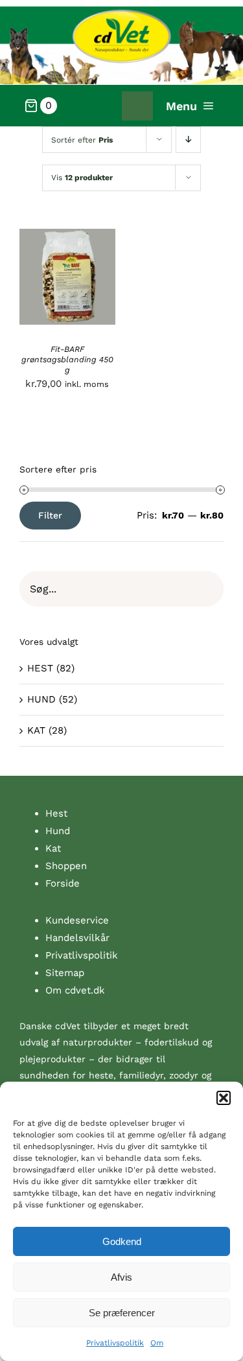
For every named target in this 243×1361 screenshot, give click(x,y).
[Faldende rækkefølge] (188, 139)
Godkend (121, 1241)
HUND (41, 699)
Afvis (121, 1277)
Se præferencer (122, 1312)
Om (156, 1342)
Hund (57, 831)
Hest (56, 813)
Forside (62, 883)
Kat (53, 848)
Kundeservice (77, 920)
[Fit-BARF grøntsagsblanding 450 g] (67, 237)
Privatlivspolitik (115, 1342)
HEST (40, 668)
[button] (223, 1097)
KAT (36, 730)
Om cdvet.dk (75, 990)
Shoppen (66, 866)
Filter (50, 515)
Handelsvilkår (77, 938)
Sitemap (64, 973)
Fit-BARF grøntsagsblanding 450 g (67, 359)
